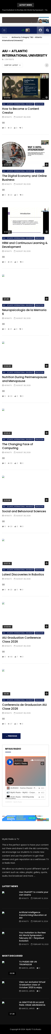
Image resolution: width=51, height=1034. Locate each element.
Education (39, 104)
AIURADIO (8, 802)
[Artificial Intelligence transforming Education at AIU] (9, 919)
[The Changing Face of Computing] (25, 422)
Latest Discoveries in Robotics (23, 574)
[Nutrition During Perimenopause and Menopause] (25, 354)
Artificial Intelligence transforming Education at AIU (33, 915)
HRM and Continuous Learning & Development (25, 245)
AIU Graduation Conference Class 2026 (21, 640)
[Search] (47, 30)
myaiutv (8, 117)
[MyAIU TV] (25, 30)
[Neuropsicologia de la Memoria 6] (25, 287)
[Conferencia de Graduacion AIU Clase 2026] (25, 682)
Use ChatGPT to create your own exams (33, 893)
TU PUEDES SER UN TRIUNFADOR (28, 963)
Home (4, 37)
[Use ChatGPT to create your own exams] (9, 898)
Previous (11, 736)
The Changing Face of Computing (17, 446)
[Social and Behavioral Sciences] (25, 489)
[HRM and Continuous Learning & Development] (25, 220)
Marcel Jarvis (28, 968)
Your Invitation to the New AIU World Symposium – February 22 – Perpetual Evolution (25, 10)
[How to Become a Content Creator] (25, 86)
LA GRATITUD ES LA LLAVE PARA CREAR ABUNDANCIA (32, 1003)
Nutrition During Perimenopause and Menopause (24, 379)
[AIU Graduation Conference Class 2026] (25, 615)
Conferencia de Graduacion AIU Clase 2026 (24, 707)
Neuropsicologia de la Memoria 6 (24, 312)
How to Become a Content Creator (20, 111)
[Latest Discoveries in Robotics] (25, 552)
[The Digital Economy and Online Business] (25, 153)
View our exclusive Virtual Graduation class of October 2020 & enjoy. (32, 985)
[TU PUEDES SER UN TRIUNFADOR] (9, 968)
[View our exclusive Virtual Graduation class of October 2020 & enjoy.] (9, 988)
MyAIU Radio (17, 802)
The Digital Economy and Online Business (24, 178)
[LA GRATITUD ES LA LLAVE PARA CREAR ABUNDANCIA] (9, 1009)
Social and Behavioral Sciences (24, 511)
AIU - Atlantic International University (18, 104)
